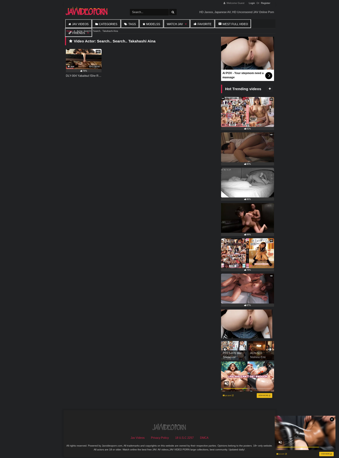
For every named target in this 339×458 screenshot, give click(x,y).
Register (265, 3)
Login (252, 3)
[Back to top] (328, 447)
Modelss (153, 24)
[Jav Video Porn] (87, 12)
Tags (132, 24)
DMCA (204, 437)
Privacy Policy (160, 437)
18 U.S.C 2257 (184, 437)
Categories (108, 24)
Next (269, 349)
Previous (225, 349)
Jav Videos (80, 24)
